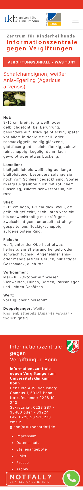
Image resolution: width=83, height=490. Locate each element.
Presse (22, 462)
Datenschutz (28, 442)
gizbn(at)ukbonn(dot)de (32, 427)
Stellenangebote (31, 449)
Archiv (22, 469)
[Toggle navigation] (75, 20)
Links (21, 456)
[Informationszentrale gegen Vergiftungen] (41, 42)
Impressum (26, 436)
